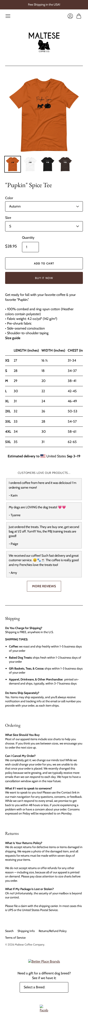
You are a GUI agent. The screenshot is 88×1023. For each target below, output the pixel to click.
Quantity (28, 238)
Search (9, 931)
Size (8, 218)
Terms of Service (15, 937)
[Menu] (7, 16)
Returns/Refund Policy (53, 931)
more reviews (44, 586)
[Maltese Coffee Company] (44, 42)
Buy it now (44, 278)
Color (9, 198)
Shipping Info (26, 931)
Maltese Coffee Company (29, 944)
